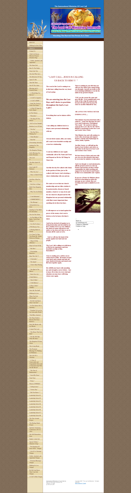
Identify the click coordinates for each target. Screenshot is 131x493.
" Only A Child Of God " (35, 175)
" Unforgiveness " (34, 387)
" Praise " (32, 381)
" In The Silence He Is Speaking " (35, 306)
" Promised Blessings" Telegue (35, 461)
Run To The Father (34, 68)
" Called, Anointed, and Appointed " (35, 61)
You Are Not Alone (34, 214)
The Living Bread (34, 346)
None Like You (33, 71)
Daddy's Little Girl (34, 439)
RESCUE (32, 42)
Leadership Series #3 (35, 401)
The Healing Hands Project (34, 424)
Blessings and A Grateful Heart (33, 89)
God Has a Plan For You (34, 180)
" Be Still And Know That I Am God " (35, 302)
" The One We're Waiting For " (34, 133)
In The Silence (33, 113)
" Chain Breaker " (34, 137)
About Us (32, 48)
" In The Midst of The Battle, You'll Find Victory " (35, 219)
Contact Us (32, 51)
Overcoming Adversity (35, 142)
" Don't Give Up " (34, 274)
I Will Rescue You (34, 227)
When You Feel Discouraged (33, 297)
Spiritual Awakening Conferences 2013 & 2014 (35, 429)
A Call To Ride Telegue (35, 477)
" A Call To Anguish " (35, 98)
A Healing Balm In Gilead (34, 230)
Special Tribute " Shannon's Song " (34, 443)
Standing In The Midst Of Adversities (35, 210)
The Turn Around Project (34, 419)
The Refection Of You (35, 77)
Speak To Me (33, 80)
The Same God (33, 65)
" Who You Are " (34, 172)
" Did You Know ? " (35, 392)
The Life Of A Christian (33, 356)
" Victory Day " (33, 389)
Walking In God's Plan (35, 45)
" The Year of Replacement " (33, 371)
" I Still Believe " (34, 283)
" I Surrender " (33, 259)
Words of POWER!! (34, 384)
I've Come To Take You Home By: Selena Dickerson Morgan (35, 236)
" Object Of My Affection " (33, 242)
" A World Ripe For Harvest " (34, 94)
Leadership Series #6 (35, 410)
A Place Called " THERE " (33, 286)
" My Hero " (32, 248)
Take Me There (33, 82)
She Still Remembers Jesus (35, 435)
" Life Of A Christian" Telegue (35, 452)
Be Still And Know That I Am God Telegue (34, 472)
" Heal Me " (32, 139)
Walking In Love (34, 293)
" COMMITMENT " (35, 199)
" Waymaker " (33, 116)
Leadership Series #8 (35, 415)
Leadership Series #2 (35, 398)
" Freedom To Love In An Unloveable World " (35, 311)
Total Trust (32, 378)
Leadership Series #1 (35, 395)
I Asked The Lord (34, 329)
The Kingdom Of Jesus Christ (35, 342)
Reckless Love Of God (35, 126)
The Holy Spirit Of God (34, 163)
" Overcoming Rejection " (33, 252)
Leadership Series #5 (35, 407)
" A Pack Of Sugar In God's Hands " (35, 109)
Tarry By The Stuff (34, 290)
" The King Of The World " (34, 119)
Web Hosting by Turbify (80, 483)
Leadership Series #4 (35, 404)
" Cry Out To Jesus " (35, 224)
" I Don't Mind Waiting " (35, 265)
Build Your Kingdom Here (35, 188)
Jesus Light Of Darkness (33, 168)
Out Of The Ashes (34, 85)
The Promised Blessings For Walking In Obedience (35, 350)
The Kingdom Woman (35, 150)
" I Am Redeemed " (34, 196)
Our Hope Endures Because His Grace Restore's (34, 319)
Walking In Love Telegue (34, 466)
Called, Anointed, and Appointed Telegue (35, 457)
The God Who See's (34, 74)
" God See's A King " (35, 184)
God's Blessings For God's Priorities (34, 154)
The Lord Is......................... (34, 158)
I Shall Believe (33, 277)
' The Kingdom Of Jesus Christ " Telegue (35, 447)
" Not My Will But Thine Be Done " (34, 337)
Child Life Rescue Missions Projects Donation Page (34, 56)
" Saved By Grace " (34, 375)
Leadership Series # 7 (35, 412)
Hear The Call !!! (34, 256)
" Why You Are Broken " (35, 192)
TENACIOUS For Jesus (34, 206)
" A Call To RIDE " (34, 100)
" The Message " (33, 202)
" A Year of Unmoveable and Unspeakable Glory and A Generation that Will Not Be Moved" (35, 363)
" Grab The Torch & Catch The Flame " (35, 104)
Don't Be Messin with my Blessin (35, 325)
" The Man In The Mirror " (34, 270)
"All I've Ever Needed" (35, 123)
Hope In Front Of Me (35, 245)
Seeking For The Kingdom (34, 146)
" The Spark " (33, 262)
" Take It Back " (33, 280)
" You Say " (32, 129)
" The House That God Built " (35, 333)
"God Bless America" (35, 315)
